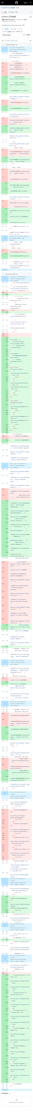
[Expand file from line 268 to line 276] (4, 882)
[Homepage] (16, 2)
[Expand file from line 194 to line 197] (4, 662)
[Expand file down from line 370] (4, 1090)
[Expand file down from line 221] (4, 792)
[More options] (29, 44)
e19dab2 (9, 31)
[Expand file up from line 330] (4, 926)
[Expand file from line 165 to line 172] (4, 466)
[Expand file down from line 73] (4, 270)
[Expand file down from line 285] (4, 924)
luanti (13, 8)
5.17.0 (14, 29)
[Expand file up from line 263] (4, 794)
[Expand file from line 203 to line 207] (4, 704)
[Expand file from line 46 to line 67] (4, 238)
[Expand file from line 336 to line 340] (4, 958)
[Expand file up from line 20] (4, 49)
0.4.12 (20, 29)
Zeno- (25, 19)
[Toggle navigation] (2, 2)
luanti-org (6, 8)
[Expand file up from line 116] (4, 279)
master (6, 29)
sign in (15, 1102)
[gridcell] (16, 49)
